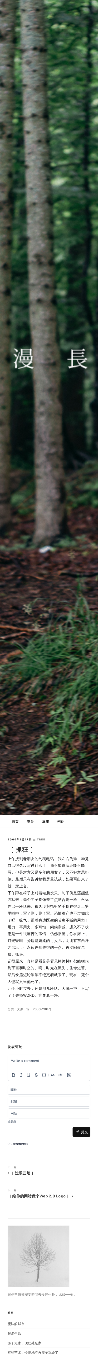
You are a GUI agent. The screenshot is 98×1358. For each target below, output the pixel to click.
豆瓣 (45, 821)
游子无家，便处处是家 (24, 1343)
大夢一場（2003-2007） (35, 1009)
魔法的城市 (16, 1324)
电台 (30, 821)
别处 (60, 821)
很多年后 (14, 1333)
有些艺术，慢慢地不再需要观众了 (33, 1352)
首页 (15, 821)
